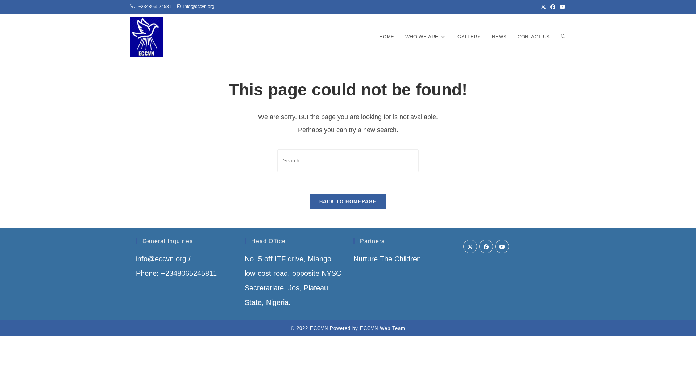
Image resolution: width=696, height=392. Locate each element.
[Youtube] (502, 246)
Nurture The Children (387, 259)
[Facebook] (486, 246)
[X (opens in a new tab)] (543, 7)
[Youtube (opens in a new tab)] (562, 7)
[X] (470, 246)
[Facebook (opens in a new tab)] (553, 7)
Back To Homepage (348, 201)
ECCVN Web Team (382, 328)
